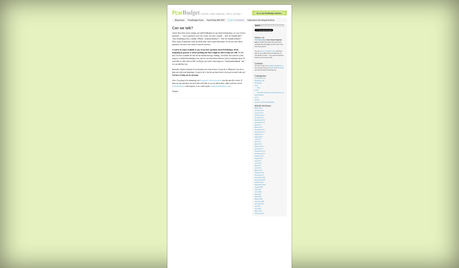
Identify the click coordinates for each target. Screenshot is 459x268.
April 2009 (258, 196)
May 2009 (258, 194)
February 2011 (259, 146)
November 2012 (260, 122)
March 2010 (258, 170)
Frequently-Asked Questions (211, 80)
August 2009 (259, 187)
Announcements (260, 78)
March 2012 (258, 127)
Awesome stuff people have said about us (270, 92)
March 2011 (258, 144)
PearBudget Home (196, 20)
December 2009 (260, 177)
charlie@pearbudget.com (220, 86)
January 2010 (259, 175)
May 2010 (258, 165)
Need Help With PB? (216, 20)
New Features (259, 95)
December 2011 (260, 129)
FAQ (258, 88)
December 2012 (260, 120)
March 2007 (258, 211)
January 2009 (259, 204)
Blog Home (179, 20)
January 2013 (259, 118)
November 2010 (260, 153)
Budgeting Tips (259, 80)
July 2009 (258, 189)
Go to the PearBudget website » (270, 13)
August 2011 (259, 137)
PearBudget (259, 40)
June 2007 (258, 208)
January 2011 (259, 149)
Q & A (256, 97)
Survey (257, 100)
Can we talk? (182, 28)
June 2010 (258, 163)
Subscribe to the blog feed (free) (260, 20)
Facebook (239, 20)
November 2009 (260, 180)
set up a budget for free (267, 51)
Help (256, 85)
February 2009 (259, 201)
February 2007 (259, 213)
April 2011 (258, 141)
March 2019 (258, 108)
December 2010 (260, 151)
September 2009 (260, 185)
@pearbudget (178, 86)
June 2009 (258, 192)
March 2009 (258, 199)
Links (256, 90)
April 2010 (258, 168)
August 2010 (259, 158)
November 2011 (260, 132)
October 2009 (259, 182)
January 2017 (259, 113)
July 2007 (258, 206)
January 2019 (259, 110)
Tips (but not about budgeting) (264, 102)
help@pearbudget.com (275, 65)
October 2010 (259, 156)
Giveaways (258, 83)
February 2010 (259, 173)
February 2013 (259, 115)
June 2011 (258, 139)
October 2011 (259, 134)
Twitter (231, 20)
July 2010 (258, 161)
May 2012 (258, 125)
